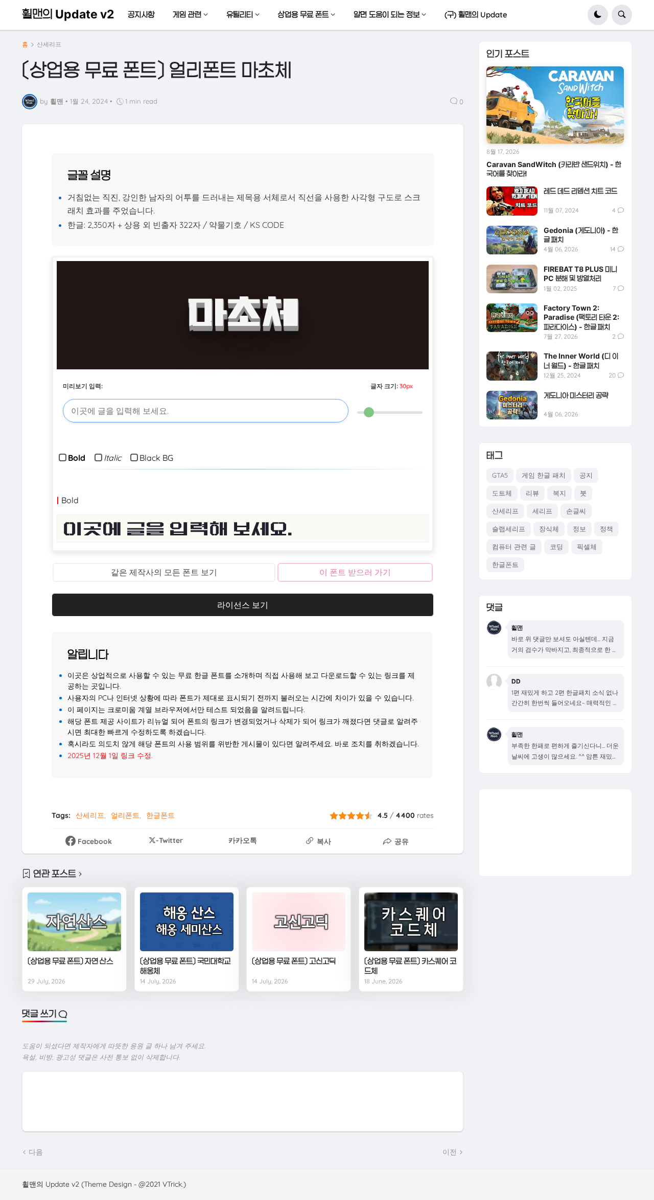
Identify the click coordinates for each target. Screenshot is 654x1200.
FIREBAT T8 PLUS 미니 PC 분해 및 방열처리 (580, 274)
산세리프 (49, 44)
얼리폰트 (125, 815)
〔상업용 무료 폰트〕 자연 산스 (70, 961)
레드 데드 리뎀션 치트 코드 (580, 190)
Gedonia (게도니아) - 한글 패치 (581, 235)
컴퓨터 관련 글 (514, 547)
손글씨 (576, 511)
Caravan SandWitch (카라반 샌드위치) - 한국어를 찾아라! (553, 169)
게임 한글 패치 (544, 475)
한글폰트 (160, 815)
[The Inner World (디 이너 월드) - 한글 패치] (512, 365)
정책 (606, 529)
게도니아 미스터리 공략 (576, 395)
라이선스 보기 (242, 605)
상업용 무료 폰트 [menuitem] (303, 14)
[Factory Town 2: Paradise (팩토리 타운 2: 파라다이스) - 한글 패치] (512, 317)
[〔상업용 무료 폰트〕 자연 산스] (74, 921)
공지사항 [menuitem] (141, 14)
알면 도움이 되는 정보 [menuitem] (386, 14)
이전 (449, 1152)
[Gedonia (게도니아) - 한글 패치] (512, 240)
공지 (586, 475)
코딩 (556, 547)
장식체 (549, 529)
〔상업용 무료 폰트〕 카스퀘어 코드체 (410, 966)
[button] (598, 15)
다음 (36, 1152)
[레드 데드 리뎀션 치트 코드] (512, 200)
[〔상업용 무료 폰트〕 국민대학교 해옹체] (186, 921)
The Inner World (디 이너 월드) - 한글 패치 (581, 360)
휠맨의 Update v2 (68, 14)
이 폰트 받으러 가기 (355, 572)
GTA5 (500, 475)
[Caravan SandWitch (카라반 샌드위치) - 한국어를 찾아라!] (555, 105)
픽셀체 (587, 547)
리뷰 (532, 493)
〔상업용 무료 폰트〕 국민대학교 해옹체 (185, 966)
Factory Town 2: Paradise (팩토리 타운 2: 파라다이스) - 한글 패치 (581, 317)
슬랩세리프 (508, 529)
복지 (559, 493)
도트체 (502, 493)
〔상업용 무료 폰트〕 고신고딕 (294, 961)
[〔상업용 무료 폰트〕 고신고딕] (298, 921)
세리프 (542, 511)
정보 (579, 529)
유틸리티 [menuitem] (239, 14)
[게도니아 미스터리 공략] (512, 405)
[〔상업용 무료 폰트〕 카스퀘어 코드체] (411, 921)
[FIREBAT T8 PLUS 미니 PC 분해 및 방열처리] (512, 279)
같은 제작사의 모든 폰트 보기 (164, 572)
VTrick (172, 1184)
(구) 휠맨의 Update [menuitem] (476, 14)
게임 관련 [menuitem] (187, 14)
